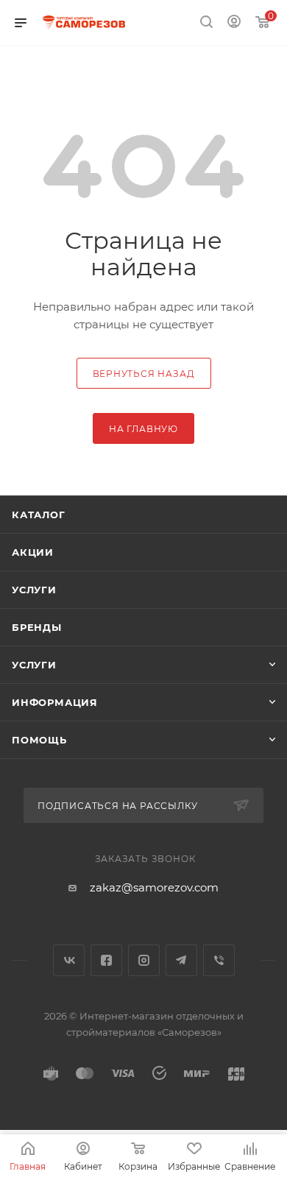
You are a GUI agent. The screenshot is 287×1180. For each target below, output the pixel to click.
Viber (219, 960)
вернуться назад (144, 373)
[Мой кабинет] (234, 23)
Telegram (181, 960)
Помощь (39, 740)
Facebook (106, 960)
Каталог (38, 514)
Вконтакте (69, 960)
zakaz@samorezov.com (154, 887)
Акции (33, 552)
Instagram (144, 960)
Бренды (37, 627)
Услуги (34, 590)
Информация (55, 702)
